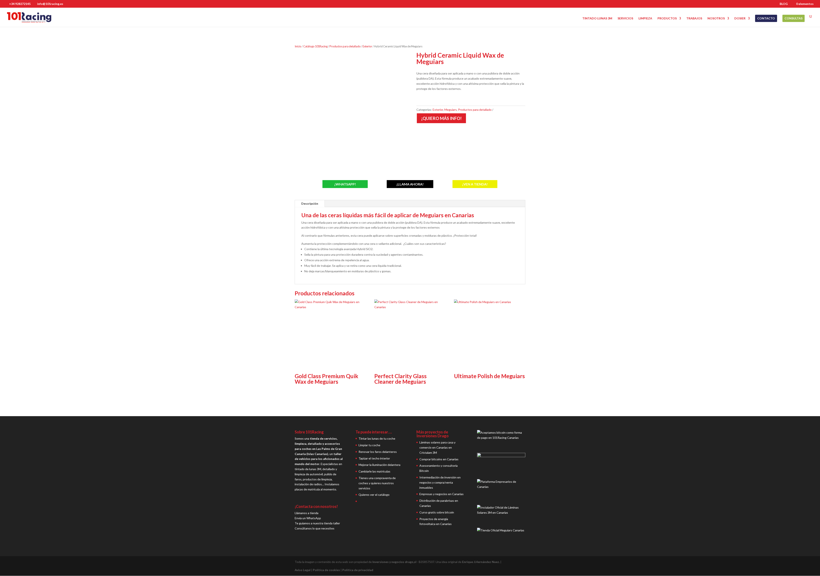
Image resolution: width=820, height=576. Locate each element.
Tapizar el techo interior (374, 458)
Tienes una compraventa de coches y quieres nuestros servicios (377, 483)
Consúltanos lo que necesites (314, 528)
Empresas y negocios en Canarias (441, 494)
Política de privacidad (357, 570)
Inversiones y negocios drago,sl (394, 562)
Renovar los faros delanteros (378, 452)
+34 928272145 (20, 4)
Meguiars (450, 109)
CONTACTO (766, 18)
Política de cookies (326, 570)
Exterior (367, 46)
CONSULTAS (793, 18)
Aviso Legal (302, 570)
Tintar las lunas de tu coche (377, 438)
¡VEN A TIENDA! (475, 184)
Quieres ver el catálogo (374, 494)
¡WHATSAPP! (345, 184)
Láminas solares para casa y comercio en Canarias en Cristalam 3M (437, 447)
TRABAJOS (694, 18)
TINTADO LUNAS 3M (597, 18)
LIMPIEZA (645, 18)
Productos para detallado (345, 46)
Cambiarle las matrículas (374, 471)
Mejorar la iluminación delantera (379, 465)
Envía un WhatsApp (308, 518)
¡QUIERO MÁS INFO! (441, 118)
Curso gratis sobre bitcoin (436, 512)
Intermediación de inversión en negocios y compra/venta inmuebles (440, 482)
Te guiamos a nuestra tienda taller (317, 523)
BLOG (784, 4)
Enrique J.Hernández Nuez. (481, 562)
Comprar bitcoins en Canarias (438, 459)
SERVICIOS (625, 18)
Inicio (298, 46)
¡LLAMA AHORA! (410, 184)
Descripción (309, 203)
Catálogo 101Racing (315, 46)
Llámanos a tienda (306, 513)
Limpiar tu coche (369, 445)
